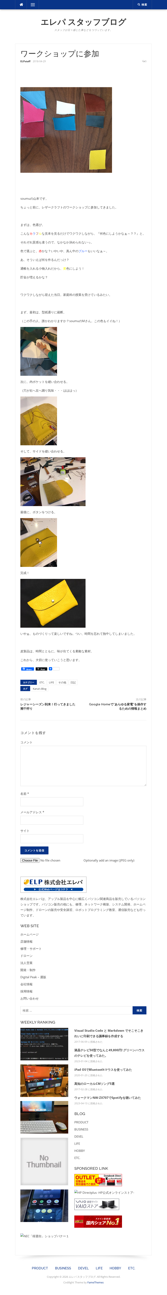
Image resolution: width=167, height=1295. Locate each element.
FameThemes (95, 1282)
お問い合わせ (29, 998)
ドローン (26, 956)
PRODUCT (81, 1122)
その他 (62, 682)
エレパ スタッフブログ (83, 22)
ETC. (42, 682)
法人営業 (26, 963)
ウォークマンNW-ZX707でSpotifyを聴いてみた (107, 1098)
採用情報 (26, 991)
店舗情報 (26, 941)
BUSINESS (81, 1129)
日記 (73, 682)
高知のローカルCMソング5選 (94, 1084)
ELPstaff (25, 61)
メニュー (32, 5)
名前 (24, 794)
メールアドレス (32, 812)
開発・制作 (28, 970)
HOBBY (79, 1151)
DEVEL (78, 1136)
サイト (25, 831)
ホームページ (29, 934)
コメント (26, 742)
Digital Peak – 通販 (33, 977)
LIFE (51, 682)
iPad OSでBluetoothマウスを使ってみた (103, 1069)
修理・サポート (31, 948)
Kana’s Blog (39, 689)
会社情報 (26, 984)
